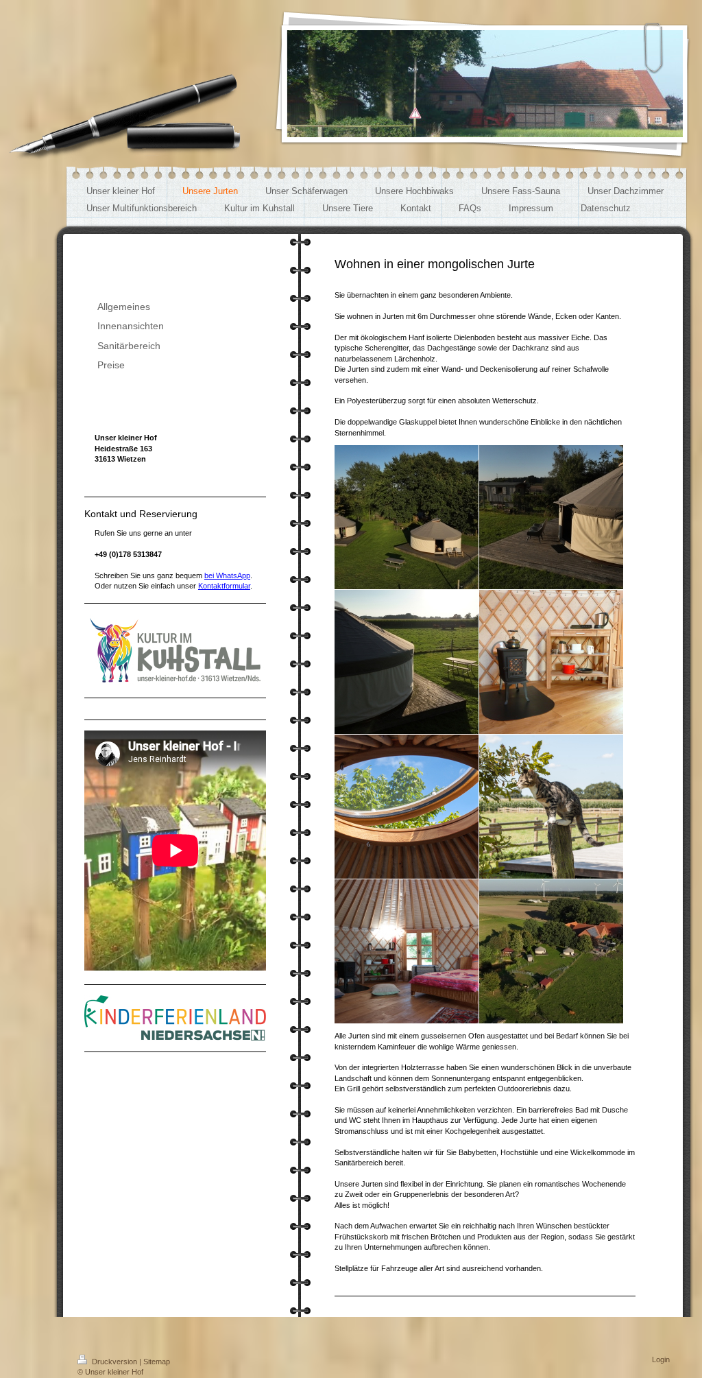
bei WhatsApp (227, 575)
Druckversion (114, 1361)
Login (661, 1359)
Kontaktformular (224, 586)
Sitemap (156, 1361)
